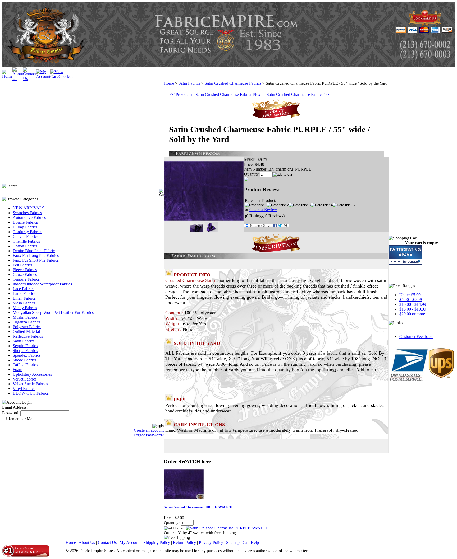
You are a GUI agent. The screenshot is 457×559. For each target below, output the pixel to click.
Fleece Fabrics (25, 269)
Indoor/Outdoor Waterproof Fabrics (42, 284)
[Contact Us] (29, 78)
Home (169, 83)
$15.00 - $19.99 (412, 309)
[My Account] (43, 76)
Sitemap (233, 542)
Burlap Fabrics (25, 227)
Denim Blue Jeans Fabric (34, 250)
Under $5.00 (410, 295)
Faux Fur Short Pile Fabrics (36, 260)
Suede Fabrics (24, 360)
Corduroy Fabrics (27, 231)
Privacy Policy (211, 542)
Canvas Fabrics (25, 236)
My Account (130, 542)
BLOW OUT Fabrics (31, 393)
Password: (10, 413)
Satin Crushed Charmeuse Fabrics (233, 83)
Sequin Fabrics (25, 346)
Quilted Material (26, 331)
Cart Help (251, 542)
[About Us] (17, 78)
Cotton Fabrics (25, 246)
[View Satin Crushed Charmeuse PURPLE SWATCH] (227, 528)
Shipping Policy (156, 542)
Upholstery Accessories (32, 374)
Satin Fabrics (23, 341)
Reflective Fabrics (28, 336)
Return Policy (184, 542)
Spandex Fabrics (26, 355)
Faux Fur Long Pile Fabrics (36, 255)
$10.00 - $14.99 (412, 304)
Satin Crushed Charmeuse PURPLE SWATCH (198, 507)
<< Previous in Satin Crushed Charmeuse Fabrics (211, 94)
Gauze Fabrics (25, 274)
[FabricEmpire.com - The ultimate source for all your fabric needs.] (425, 24)
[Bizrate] (414, 262)
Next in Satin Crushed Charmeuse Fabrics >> (291, 94)
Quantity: (252, 174)
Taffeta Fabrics (25, 365)
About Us (87, 542)
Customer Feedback (416, 336)
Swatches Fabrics (27, 212)
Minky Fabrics (25, 308)
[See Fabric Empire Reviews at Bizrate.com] (405, 255)
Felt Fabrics (22, 265)
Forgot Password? (149, 435)
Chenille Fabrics (26, 241)
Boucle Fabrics (25, 222)
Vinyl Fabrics (24, 388)
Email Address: (15, 407)
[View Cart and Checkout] (62, 76)
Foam (17, 369)
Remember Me (19, 418)
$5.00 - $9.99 (410, 299)
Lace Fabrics (23, 288)
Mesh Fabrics (24, 303)
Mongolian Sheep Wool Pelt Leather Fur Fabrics (53, 312)
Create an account (149, 430)
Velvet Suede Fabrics (30, 384)
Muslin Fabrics (25, 317)
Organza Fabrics (26, 322)
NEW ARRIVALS (28, 208)
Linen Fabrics (24, 298)
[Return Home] (7, 76)
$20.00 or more (412, 314)
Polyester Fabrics (27, 327)
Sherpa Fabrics (25, 350)
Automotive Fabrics (29, 217)
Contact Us (107, 542)
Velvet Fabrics (24, 379)
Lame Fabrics (24, 293)
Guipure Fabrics (26, 279)
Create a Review (263, 209)
